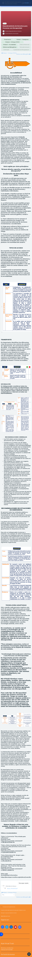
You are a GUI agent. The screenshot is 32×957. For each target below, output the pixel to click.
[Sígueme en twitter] (6, 927)
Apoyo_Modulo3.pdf (12, 888)
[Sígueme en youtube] (15, 927)
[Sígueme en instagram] (19, 927)
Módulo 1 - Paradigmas (22, 39)
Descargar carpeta (23, 883)
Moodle (8, 916)
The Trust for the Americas (8, 954)
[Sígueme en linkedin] (11, 927)
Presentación (7, 39)
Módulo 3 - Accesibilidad (9, 44)
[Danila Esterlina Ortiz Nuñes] (10, 34)
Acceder (27, 3)
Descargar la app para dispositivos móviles (9, 912)
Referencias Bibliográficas (9, 47)
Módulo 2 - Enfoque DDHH (12, 42)
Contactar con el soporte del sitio (9, 906)
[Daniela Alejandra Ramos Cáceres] (12, 31)
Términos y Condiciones (7, 948)
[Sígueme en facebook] (2, 927)
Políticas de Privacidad (7, 949)
